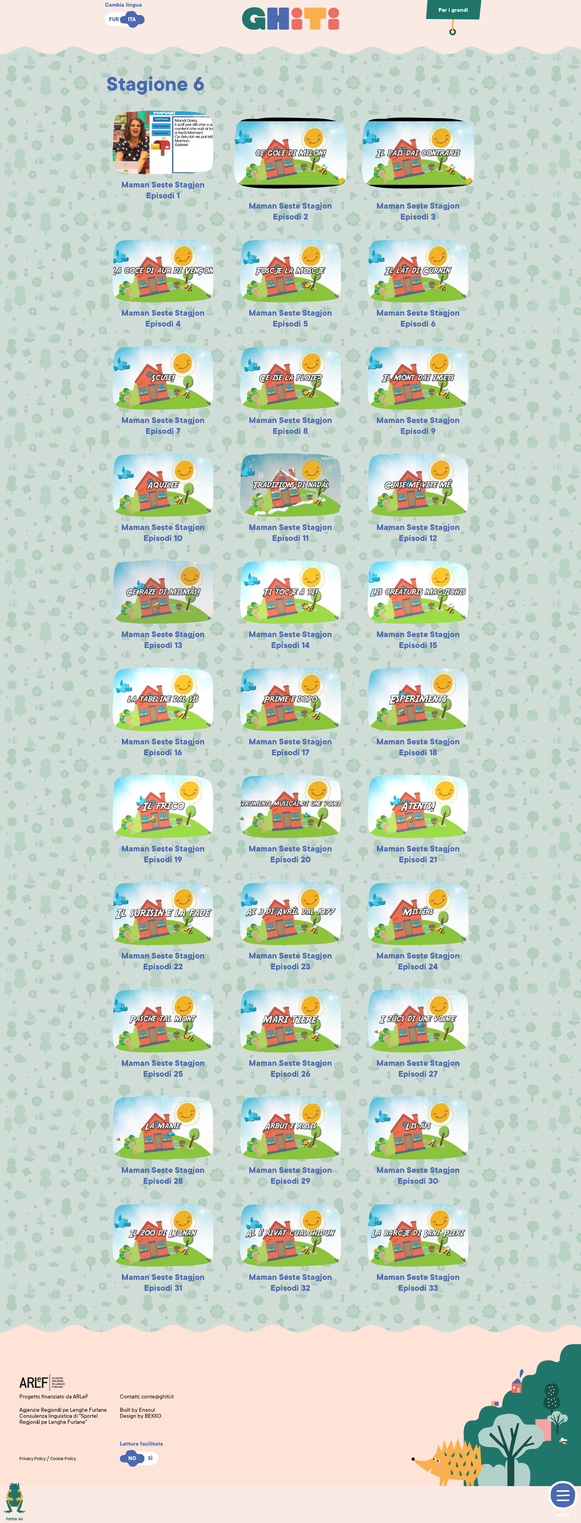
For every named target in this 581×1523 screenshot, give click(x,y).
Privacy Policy (32, 1459)
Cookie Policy (63, 1459)
